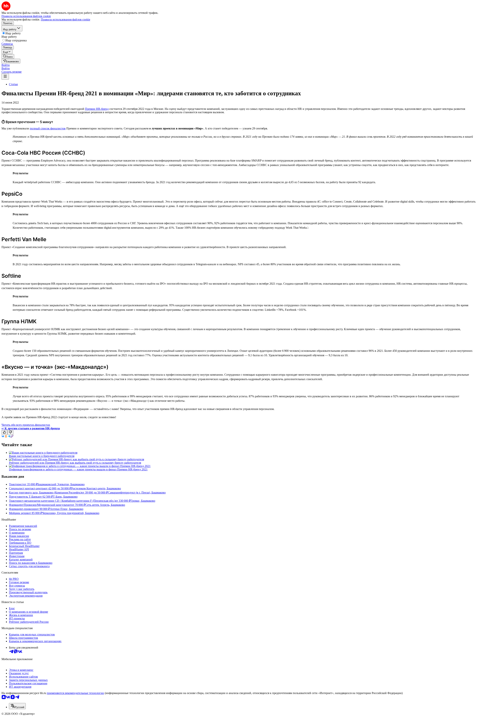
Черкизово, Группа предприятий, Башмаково (70, 513)
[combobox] (17, 706)
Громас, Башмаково (143, 500)
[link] (7, 56)
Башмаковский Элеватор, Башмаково (61, 484)
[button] (5, 65)
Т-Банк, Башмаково (65, 496)
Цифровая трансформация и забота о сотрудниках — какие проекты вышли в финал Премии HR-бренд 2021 (78, 469)
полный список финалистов (48, 128)
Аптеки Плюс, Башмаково (66, 509)
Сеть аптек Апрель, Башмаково (105, 504)
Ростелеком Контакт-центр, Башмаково (96, 488)
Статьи (13, 84)
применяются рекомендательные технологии (75, 693)
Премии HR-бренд (97, 108)
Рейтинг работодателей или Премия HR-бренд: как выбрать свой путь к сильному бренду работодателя (75, 462)
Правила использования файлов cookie (65, 19)
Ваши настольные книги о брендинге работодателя (41, 456)
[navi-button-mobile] (5, 76)
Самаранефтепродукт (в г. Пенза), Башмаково (137, 492)
